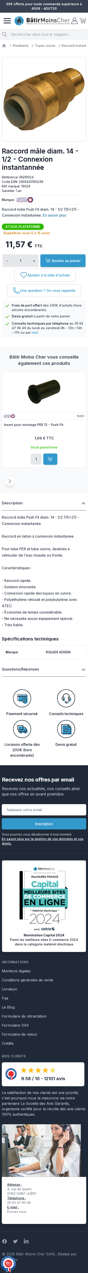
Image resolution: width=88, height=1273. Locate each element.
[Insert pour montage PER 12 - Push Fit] (44, 392)
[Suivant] (9, 481)
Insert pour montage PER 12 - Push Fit (33, 425)
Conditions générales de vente (27, 980)
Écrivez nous (16, 1212)
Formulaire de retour (19, 1034)
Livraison (9, 989)
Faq (5, 998)
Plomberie (20, 45)
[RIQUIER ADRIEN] (24, 200)
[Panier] (82, 20)
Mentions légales (16, 971)
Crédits (8, 1043)
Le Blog (8, 1007)
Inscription (44, 824)
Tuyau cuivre (45, 45)
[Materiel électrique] (4, 45)
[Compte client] (74, 20)
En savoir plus (54, 215)
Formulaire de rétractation (24, 1016)
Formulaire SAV (15, 1025)
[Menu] (7, 20)
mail (35, 332)
